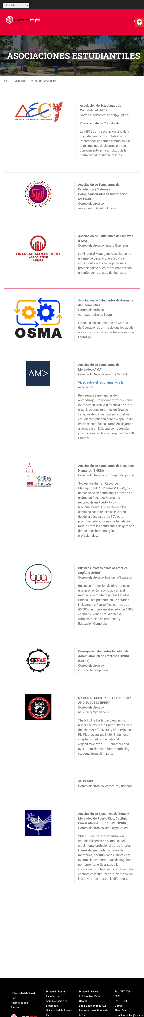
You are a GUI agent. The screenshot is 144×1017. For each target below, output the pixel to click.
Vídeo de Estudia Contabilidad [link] (100, 123)
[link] (139, 22)
